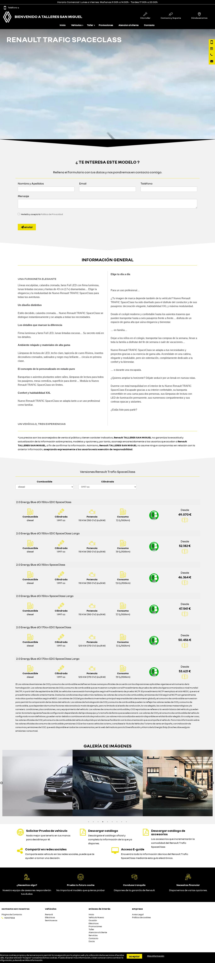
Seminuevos (51, 920)
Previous (1, 783)
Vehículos (76, 25)
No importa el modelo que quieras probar (80, 890)
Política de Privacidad (52, 214)
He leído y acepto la (42, 214)
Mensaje (23, 196)
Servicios (93, 935)
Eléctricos (50, 917)
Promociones (106, 25)
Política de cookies (141, 917)
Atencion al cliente (129, 25)
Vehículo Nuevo (96, 917)
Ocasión (93, 920)
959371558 (9, 918)
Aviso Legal (138, 914)
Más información (33, 960)
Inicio (63, 25)
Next (212, 783)
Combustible (44, 481)
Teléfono (12, 7)
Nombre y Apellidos (31, 183)
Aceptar (134, 956)
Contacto (149, 25)
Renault (49, 914)
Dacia (92, 941)
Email (82, 183)
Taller (90, 25)
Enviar (28, 227)
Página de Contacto (12, 914)
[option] (37, 783)
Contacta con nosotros (15, 908)
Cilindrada (107, 481)
